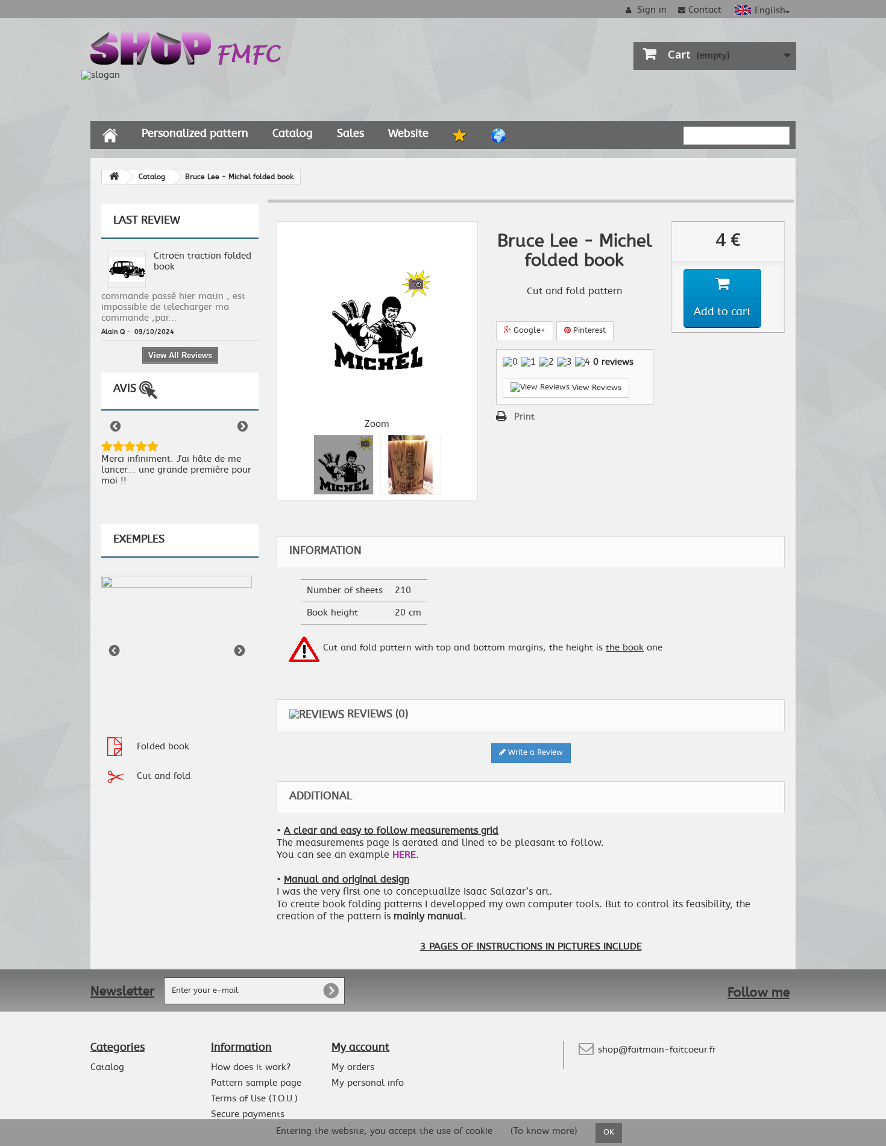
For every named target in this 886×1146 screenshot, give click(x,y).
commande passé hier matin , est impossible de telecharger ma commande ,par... (173, 307)
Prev (116, 427)
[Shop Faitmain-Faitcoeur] (186, 46)
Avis (126, 388)
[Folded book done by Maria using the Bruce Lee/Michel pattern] (410, 464)
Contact (704, 9)
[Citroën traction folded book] (127, 267)
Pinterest (588, 331)
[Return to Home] (113, 176)
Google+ (528, 331)
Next (243, 427)
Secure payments (247, 1114)
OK (608, 1132)
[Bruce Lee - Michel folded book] (343, 464)
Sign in (650, 9)
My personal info (367, 1083)
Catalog (292, 133)
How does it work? (251, 1067)
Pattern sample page (256, 1083)
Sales (350, 133)
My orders (352, 1067)
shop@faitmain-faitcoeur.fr (657, 1049)
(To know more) (544, 1131)
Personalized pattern (195, 133)
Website (408, 133)
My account (360, 1047)
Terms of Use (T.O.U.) (254, 1098)
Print (524, 416)
